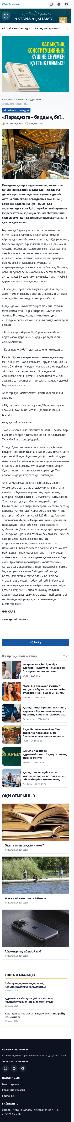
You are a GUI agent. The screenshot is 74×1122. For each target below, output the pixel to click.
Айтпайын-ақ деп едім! (16, 28)
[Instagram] (51, 4)
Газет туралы (10, 1084)
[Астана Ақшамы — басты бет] (35, 16)
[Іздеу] (66, 28)
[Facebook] (66, 4)
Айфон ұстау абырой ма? (23, 951)
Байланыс (8, 1095)
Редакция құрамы (13, 1090)
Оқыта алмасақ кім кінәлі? (24, 845)
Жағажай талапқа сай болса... (26, 898)
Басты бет (7, 99)
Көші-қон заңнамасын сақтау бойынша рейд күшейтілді (35, 1015)
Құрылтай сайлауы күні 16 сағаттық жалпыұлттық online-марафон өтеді (29, 1000)
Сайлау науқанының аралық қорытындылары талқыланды (25, 985)
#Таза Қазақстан (11, 4)
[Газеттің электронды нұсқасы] (63, 20)
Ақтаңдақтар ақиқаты (49, 28)
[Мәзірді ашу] (6, 16)
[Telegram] (59, 4)
